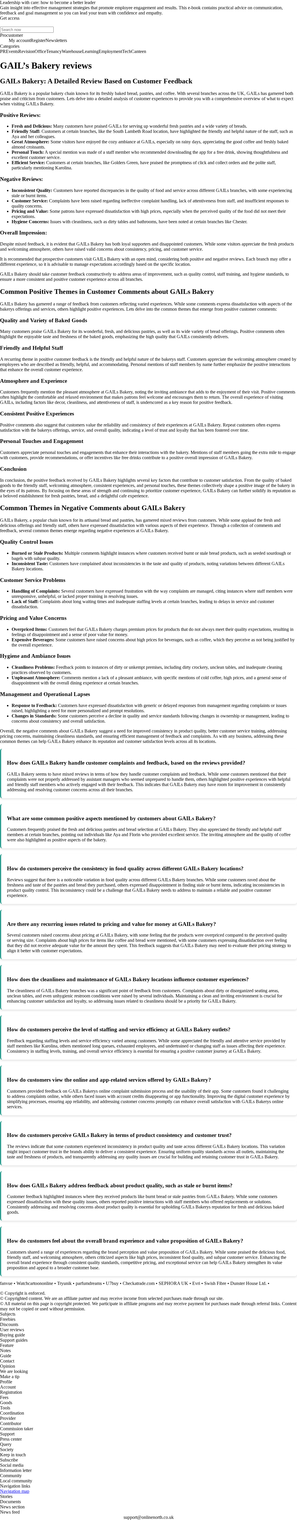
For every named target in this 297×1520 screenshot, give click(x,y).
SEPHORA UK (173, 1283)
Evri (196, 1283)
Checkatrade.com (139, 1283)
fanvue (6, 1283)
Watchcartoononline (35, 1283)
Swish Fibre (215, 1283)
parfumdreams (89, 1283)
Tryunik (64, 1283)
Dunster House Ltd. (248, 1283)
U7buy (112, 1283)
